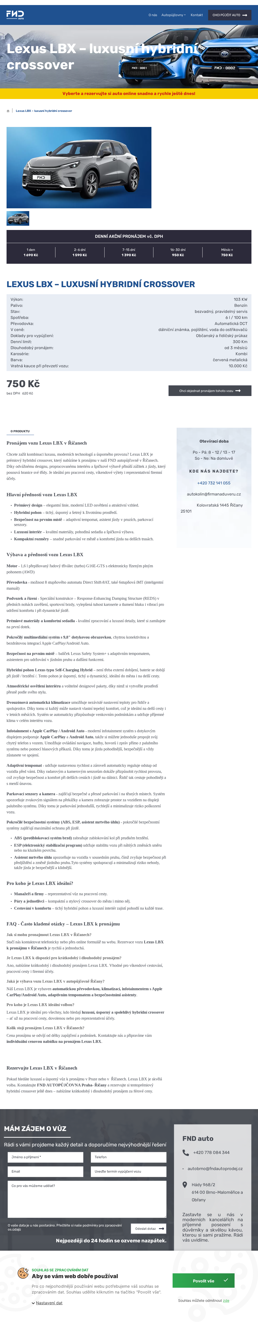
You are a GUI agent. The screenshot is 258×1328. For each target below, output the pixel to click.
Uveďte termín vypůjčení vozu (118, 1171)
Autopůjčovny (172, 15)
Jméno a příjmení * (26, 1157)
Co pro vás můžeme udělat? (33, 1185)
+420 (202, 483)
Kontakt (197, 15)
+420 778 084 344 (211, 1152)
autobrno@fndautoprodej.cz (215, 1168)
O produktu (20, 431)
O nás (153, 15)
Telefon (101, 1157)
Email (16, 1171)
